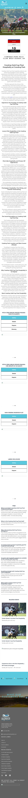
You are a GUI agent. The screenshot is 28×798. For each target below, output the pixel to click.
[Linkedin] (10, 775)
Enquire (14, 325)
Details (14, 321)
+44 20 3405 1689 (9, 7)
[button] (26, 3)
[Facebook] (6, 775)
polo (11, 97)
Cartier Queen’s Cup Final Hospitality (12, 641)
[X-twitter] (2, 775)
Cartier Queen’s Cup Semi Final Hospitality (13, 618)
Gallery (14, 318)
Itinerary (14, 329)
